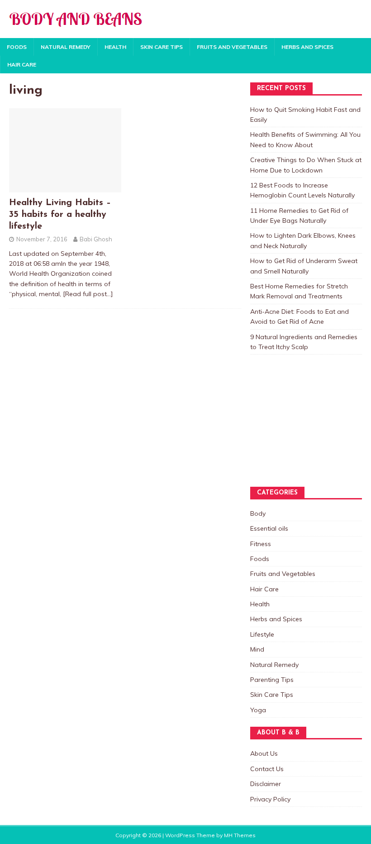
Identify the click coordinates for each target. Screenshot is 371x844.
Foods (17, 46)
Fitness (260, 544)
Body (258, 513)
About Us (264, 753)
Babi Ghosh (96, 239)
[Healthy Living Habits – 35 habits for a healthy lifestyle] (65, 187)
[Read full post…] (88, 294)
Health (115, 46)
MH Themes (240, 835)
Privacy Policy (270, 799)
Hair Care (21, 64)
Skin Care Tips (161, 46)
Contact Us (267, 769)
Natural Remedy (65, 46)
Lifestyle (262, 634)
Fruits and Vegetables (232, 46)
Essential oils (269, 528)
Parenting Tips (272, 680)
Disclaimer (265, 784)
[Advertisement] (295, 429)
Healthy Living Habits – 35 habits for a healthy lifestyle (60, 214)
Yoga (258, 710)
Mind (257, 649)
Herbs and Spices (307, 46)
